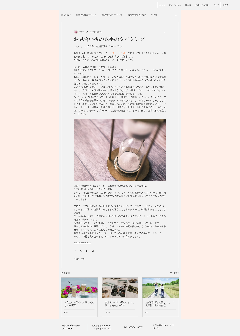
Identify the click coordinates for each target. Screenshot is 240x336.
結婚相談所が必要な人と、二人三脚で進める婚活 (160, 304)
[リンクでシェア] (93, 251)
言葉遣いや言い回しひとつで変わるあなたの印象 (119, 304)
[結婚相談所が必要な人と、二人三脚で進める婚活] (160, 288)
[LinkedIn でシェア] (87, 251)
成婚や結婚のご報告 (137, 15)
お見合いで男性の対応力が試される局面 (79, 304)
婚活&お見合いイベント (112, 15)
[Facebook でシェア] (75, 251)
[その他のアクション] (164, 31)
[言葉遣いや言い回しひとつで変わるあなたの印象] (120, 288)
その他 (154, 15)
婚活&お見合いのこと (86, 15)
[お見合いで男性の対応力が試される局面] (79, 288)
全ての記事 (66, 15)
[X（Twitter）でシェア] (81, 251)
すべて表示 (174, 273)
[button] (175, 15)
